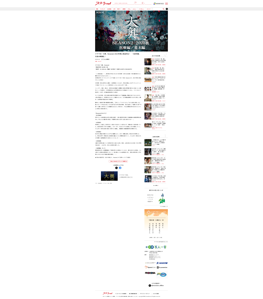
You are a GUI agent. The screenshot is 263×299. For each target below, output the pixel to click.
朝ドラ (118, 9)
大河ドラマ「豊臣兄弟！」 (156, 154)
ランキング (102, 9)
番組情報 (100, 183)
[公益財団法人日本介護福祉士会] (150, 263)
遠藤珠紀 (158, 153)
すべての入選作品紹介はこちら (161, 241)
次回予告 (163, 64)
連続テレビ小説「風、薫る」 (157, 64)
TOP (96, 183)
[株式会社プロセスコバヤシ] (150, 275)
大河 (114, 9)
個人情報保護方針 (133, 293)
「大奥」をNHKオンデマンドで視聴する (118, 161)
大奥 (96, 61)
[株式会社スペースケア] (150, 268)
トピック (148, 9)
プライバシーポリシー (145, 293)
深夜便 (124, 9)
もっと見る (155, 185)
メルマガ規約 (156, 293)
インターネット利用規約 (120, 293)
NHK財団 (109, 9)
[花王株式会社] (162, 275)
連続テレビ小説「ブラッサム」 (157, 127)
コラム (129, 9)
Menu (166, 3)
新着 (97, 9)
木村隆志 (158, 144)
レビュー (134, 9)
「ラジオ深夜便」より (164, 206)
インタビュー (141, 9)
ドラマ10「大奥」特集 (107, 183)
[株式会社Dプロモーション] (162, 268)
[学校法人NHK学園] (162, 263)
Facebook (120, 167)
